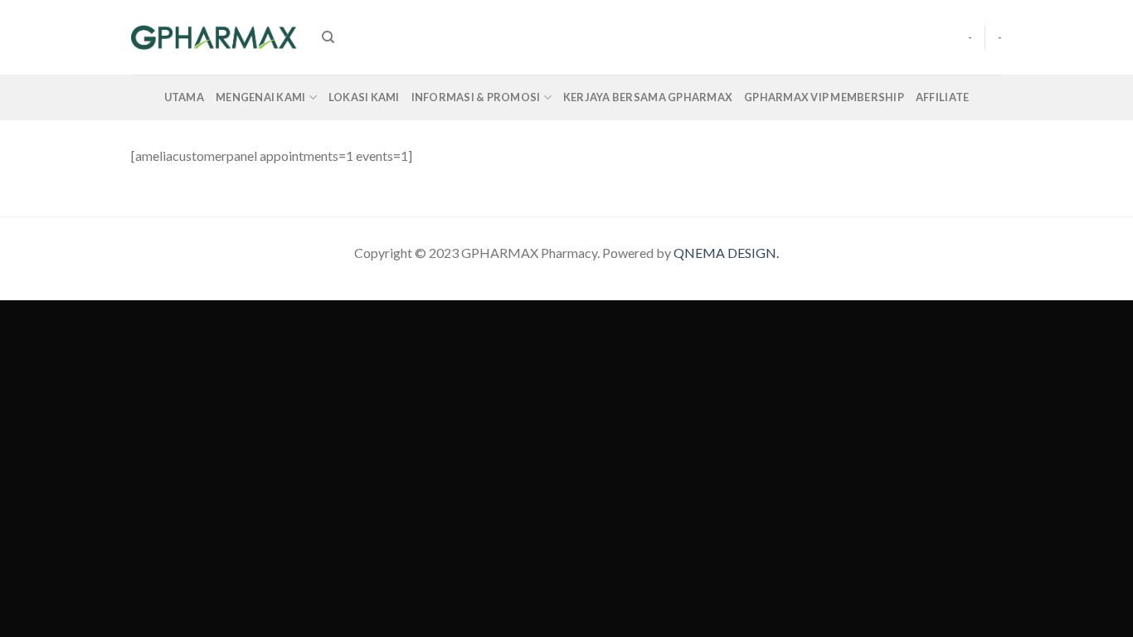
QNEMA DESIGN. (726, 252)
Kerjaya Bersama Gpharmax (647, 97)
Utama (184, 97)
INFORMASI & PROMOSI (476, 97)
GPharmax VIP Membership (824, 97)
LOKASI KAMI (364, 97)
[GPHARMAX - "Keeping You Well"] (214, 37)
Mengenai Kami (260, 97)
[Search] (328, 37)
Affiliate (942, 97)
